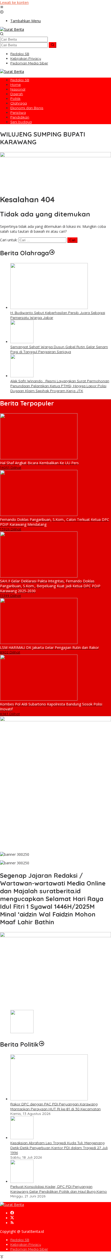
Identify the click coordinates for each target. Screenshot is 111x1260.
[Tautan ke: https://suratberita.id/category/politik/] (41, 1044)
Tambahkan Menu (25, 20)
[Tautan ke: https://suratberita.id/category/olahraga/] (52, 253)
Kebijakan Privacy (25, 1244)
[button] (52, 45)
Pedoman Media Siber (29, 1249)
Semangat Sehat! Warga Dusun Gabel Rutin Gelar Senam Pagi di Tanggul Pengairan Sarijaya (59, 349)
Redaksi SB (19, 1240)
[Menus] (2, 7)
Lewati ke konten (14, 2)
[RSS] (12, 1222)
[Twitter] (12, 1218)
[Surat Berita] (12, 29)
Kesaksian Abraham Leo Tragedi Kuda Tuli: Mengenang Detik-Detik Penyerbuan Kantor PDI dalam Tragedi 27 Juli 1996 (59, 1148)
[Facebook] (12, 1213)
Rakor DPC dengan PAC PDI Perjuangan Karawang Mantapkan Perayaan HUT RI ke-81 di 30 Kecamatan (55, 1106)
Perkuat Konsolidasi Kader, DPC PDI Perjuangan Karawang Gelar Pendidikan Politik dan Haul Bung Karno (58, 1189)
